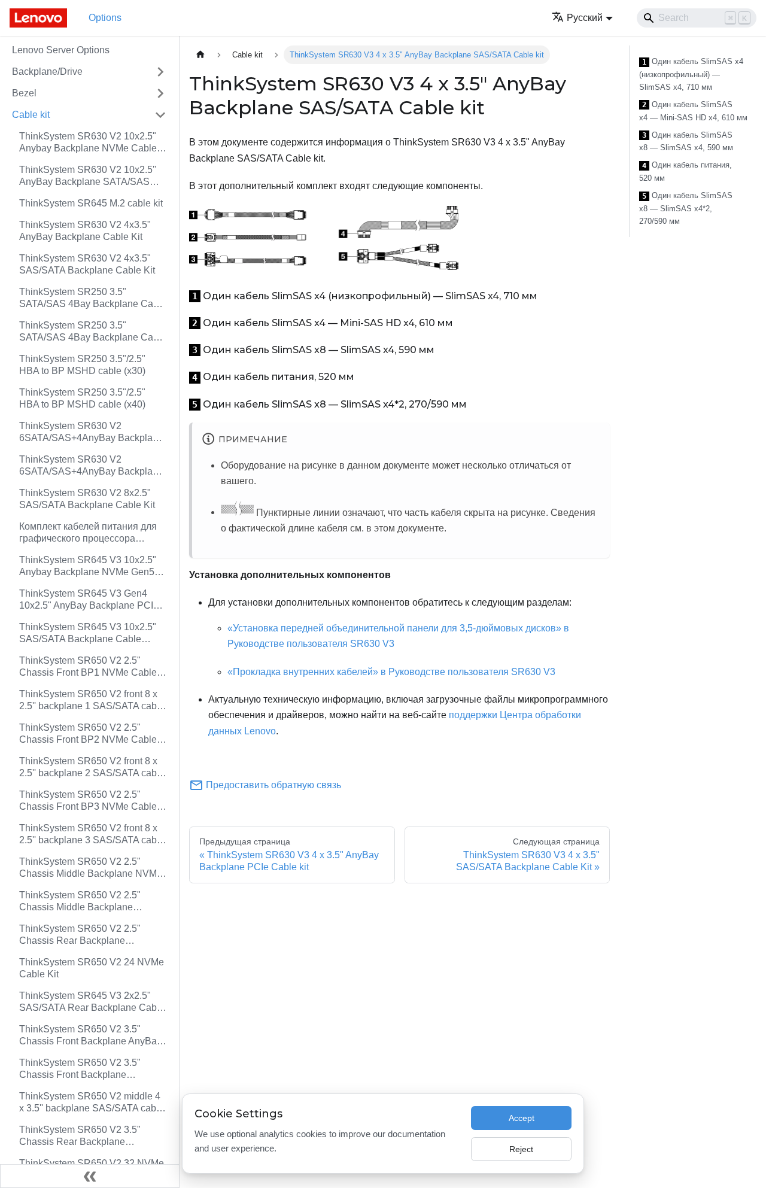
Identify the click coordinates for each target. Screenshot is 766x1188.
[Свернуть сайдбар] (90, 1176)
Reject (521, 1149)
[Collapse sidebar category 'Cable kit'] (160, 114)
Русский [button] (585, 18)
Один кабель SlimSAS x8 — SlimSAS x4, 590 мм (686, 141)
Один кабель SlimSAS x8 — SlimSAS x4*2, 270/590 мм (685, 208)
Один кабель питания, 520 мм (685, 171)
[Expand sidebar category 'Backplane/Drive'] (160, 71)
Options (105, 18)
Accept (521, 1118)
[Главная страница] (200, 54)
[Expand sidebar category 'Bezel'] (160, 93)
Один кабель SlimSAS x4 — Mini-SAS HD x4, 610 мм (693, 111)
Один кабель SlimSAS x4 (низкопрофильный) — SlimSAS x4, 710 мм (691, 74)
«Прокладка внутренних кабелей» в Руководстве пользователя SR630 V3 (391, 672)
